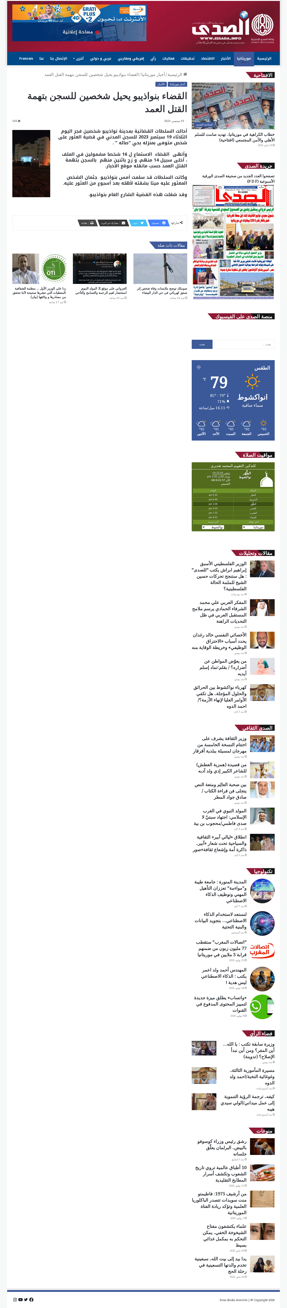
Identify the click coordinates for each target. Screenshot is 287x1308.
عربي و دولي (100, 58)
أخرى (80, 58)
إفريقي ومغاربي (131, 58)
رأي (153, 58)
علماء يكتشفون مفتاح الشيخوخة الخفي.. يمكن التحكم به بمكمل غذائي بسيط (225, 1235)
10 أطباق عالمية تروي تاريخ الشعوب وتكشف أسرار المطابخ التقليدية (221, 1173)
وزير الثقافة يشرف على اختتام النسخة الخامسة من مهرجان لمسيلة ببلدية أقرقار (220, 744)
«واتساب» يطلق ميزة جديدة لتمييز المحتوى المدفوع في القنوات (220, 1004)
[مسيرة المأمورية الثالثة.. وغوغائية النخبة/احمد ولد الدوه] (204, 1075)
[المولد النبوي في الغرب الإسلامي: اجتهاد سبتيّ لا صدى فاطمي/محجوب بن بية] (262, 816)
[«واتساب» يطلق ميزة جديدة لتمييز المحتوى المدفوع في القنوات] (262, 1007)
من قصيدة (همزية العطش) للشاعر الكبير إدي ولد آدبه (221, 767)
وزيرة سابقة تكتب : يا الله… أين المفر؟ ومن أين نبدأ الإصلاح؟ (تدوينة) (249, 1050)
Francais (26, 58)
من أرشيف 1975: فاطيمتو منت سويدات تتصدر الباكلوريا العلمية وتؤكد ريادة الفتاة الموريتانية (219, 1203)
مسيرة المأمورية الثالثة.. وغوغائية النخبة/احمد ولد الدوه (252, 1076)
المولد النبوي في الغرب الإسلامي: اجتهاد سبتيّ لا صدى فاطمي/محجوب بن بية (220, 817)
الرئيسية (264, 58)
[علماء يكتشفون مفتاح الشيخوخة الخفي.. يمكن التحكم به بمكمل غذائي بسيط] (262, 1231)
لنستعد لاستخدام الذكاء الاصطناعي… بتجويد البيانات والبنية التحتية (221, 920)
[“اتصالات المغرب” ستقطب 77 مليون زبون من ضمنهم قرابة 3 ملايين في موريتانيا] (262, 951)
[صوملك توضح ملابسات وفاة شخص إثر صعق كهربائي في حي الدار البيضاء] (160, 268)
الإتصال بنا (58, 58)
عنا (41, 58)
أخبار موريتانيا (153, 74)
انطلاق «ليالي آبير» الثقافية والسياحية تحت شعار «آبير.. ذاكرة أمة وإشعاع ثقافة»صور (220, 843)
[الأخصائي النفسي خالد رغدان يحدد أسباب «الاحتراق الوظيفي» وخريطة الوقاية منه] (262, 640)
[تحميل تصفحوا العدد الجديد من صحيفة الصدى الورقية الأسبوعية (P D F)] (233, 300)
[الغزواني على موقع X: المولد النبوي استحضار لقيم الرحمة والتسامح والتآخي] (100, 268)
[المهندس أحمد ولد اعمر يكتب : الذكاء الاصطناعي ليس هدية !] (262, 979)
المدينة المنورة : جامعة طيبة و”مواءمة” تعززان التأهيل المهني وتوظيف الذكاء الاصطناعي (220, 891)
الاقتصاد (208, 58)
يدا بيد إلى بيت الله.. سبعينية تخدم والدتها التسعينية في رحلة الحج (221, 1265)
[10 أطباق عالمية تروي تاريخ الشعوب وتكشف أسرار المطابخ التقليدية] (262, 1172)
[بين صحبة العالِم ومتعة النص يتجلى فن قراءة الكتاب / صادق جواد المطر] (262, 789)
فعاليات (168, 58)
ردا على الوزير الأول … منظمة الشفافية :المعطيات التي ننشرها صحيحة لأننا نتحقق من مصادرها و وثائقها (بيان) (39, 292)
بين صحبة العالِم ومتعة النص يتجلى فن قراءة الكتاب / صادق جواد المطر (221, 790)
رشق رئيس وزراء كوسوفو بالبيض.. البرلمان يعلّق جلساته (222, 1147)
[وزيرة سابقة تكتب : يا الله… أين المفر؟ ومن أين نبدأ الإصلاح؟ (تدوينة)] (204, 1048)
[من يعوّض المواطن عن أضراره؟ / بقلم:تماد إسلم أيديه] (262, 666)
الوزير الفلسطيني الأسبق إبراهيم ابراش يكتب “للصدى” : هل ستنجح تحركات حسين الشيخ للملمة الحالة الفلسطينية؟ (219, 576)
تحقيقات (188, 58)
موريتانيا (244, 58)
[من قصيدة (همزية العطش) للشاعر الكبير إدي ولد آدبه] (262, 769)
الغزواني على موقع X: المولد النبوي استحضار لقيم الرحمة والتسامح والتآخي (101, 290)
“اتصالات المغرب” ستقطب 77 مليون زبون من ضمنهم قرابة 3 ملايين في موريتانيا (221, 948)
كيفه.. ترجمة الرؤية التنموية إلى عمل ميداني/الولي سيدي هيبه (248, 1102)
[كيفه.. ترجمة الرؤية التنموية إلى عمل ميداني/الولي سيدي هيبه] (204, 1101)
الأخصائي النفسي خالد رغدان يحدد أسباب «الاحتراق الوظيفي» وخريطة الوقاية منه (219, 641)
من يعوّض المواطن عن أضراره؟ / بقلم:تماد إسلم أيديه (223, 667)
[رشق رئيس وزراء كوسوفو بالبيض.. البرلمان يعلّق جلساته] (262, 1146)
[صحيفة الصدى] (233, 27)
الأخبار (226, 58)
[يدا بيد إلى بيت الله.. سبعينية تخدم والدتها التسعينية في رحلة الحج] (262, 1264)
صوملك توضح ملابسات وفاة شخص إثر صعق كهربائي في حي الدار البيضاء (162, 290)
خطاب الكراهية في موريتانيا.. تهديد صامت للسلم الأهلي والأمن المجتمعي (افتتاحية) (235, 137)
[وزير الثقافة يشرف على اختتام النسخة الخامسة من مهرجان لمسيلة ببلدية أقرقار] (262, 743)
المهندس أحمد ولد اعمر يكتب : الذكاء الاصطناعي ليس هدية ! (224, 976)
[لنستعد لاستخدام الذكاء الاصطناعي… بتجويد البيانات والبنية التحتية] (262, 923)
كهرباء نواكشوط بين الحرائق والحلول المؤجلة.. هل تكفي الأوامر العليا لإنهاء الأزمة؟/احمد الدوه (220, 696)
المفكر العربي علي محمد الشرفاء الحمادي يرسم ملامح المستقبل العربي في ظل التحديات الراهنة (219, 611)
